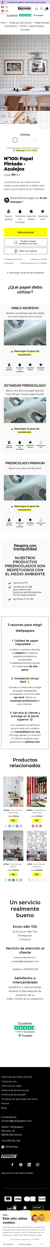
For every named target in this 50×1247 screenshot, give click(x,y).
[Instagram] (37, 1164)
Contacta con (9, 1081)
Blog (4, 1108)
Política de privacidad (13, 1094)
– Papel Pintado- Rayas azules (13, 811)
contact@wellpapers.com (25, 961)
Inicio (3, 22)
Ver (13, 820)
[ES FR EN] (3, 2)
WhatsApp (11, 1146)
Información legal (11, 1086)
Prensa (5, 1103)
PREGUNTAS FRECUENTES (16, 1077)
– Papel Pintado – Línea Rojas (37, 811)
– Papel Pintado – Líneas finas (36, 865)
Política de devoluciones (15, 1090)
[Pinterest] (20, 1164)
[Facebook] (12, 1164)
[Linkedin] (29, 1164)
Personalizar (26, 232)
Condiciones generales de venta (19, 1099)
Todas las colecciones (20, 22)
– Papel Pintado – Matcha (13, 865)
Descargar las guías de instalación (27, 272)
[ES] (3, 2)
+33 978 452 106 (10, 1140)
